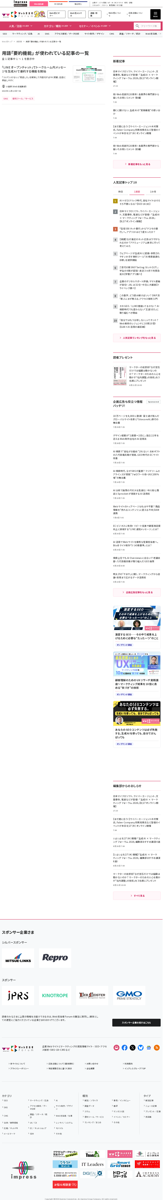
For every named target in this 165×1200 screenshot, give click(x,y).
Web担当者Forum (17, 14)
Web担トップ (7, 41)
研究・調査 (128, 3)
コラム (87, 1111)
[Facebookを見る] (124, 1048)
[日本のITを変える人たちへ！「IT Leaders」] (92, 1165)
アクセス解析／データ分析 (66, 33)
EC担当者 (58, 4)
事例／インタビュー (122, 1100)
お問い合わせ (92, 1063)
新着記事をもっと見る (139, 164)
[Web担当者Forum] (17, 1050)
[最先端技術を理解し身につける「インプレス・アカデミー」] (147, 1176)
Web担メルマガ (76, 14)
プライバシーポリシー (19, 1068)
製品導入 (78, 4)
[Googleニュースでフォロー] (149, 1048)
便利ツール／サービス (94, 1116)
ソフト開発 (102, 3)
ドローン (105, 5)
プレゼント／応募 (153, 1111)
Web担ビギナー (54, 14)
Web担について (115, 14)
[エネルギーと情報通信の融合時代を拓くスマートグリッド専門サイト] (119, 1165)
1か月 (153, 191)
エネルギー (96, 5)
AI (39, 33)
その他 (59, 1133)
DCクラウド (118, 3)
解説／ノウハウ (91, 1100)
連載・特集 (93, 14)
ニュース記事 (151, 1105)
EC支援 (119, 5)
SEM (32, 1133)
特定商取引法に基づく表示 (60, 1068)
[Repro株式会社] (55, 958)
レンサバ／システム (64, 1122)
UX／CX (33, 1122)
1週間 (137, 191)
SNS (47, 33)
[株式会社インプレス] (23, 1170)
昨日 (120, 191)
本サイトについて (17, 1063)
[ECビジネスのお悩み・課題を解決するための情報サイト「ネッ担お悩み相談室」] (65, 1186)
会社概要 (91, 1068)
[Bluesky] (141, 1048)
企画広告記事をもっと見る (139, 592)
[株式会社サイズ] (92, 995)
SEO (5, 33)
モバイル (59, 1128)
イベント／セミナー (122, 1116)
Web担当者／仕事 (64, 1115)
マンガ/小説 (119, 1111)
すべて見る (139, 895)
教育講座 (112, 5)
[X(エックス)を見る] (133, 1048)
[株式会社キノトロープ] (55, 995)
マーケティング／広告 (22, 33)
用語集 (19, 41)
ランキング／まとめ (93, 1122)
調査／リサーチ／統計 (129, 33)
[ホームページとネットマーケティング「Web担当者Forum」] (119, 1155)
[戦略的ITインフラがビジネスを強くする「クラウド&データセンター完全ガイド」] (65, 1155)
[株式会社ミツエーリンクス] (18, 958)
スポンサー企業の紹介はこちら (136, 1022)
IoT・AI (110, 3)
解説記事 (150, 1100)
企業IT (94, 3)
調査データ (89, 1105)
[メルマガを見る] (116, 1048)
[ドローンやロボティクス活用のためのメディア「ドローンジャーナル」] (119, 1176)
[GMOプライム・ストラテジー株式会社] (129, 995)
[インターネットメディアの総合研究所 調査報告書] (147, 1155)
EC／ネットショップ (38, 1128)
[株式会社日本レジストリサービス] (18, 995)
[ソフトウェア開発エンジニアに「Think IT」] (92, 1155)
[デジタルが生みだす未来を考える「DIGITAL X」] (92, 1176)
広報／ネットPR (11, 1128)
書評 (116, 1105)
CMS (112, 33)
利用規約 (129, 1063)
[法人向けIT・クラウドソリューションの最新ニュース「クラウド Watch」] (65, 1165)
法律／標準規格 (11, 1122)
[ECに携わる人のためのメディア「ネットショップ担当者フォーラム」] (147, 1165)
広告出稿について (135, 14)
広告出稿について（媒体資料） (61, 1063)
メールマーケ (9, 1133)
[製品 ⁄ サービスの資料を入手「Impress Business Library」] (65, 1176)
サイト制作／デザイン (94, 33)
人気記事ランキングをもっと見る (139, 337)
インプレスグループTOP (135, 1068)
